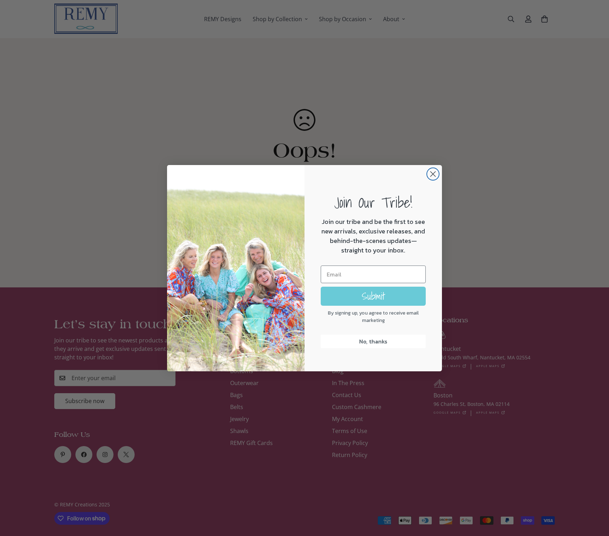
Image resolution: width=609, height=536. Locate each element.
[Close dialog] (433, 174)
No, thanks (373, 341)
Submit (373, 296)
